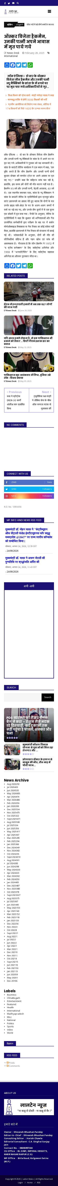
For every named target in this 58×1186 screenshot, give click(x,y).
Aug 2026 (13, 784)
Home (30, 1182)
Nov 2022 (12, 926)
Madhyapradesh (15, 1013)
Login (20, 1182)
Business (11, 994)
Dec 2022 (12, 923)
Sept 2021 (12, 961)
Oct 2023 (13, 891)
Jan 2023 (13, 920)
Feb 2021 (12, 968)
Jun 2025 (13, 828)
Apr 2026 (13, 796)
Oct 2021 (12, 958)
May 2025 (13, 831)
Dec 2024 (13, 847)
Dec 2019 (12, 980)
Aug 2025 (13, 822)
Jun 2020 (12, 974)
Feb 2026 (13, 803)
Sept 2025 (13, 818)
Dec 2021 (12, 952)
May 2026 (13, 793)
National (11, 1020)
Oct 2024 (13, 853)
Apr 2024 (13, 872)
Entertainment (14, 1001)
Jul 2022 (11, 939)
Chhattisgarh (13, 997)
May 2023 (13, 907)
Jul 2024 (12, 863)
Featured (11, 1004)
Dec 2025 (13, 809)
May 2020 (12, 977)
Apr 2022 (12, 945)
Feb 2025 (13, 841)
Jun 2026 (13, 790)
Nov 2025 (13, 812)
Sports (10, 1026)
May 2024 (13, 869)
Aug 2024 (13, 860)
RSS (38, 1182)
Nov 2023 (13, 888)
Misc (9, 1017)
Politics (10, 1023)
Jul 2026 (12, 787)
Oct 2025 (13, 815)
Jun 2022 (12, 942)
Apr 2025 (13, 834)
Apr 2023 (13, 911)
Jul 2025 (12, 825)
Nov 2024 (13, 850)
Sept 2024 (13, 856)
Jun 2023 (13, 904)
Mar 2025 (13, 837)
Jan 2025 (13, 844)
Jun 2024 (13, 866)
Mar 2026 (13, 799)
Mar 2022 (12, 949)
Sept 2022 (12, 933)
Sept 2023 (13, 895)
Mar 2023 (13, 914)
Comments (14, 1065)
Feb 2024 (13, 879)
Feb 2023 (13, 917)
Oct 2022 (12, 930)
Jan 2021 (12, 971)
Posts (12, 1062)
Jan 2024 (13, 882)
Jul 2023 (12, 901)
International (11, 55)
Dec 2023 (13, 885)
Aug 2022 (12, 936)
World (10, 1032)
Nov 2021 (12, 955)
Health (10, 1007)
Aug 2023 (13, 898)
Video (10, 1029)
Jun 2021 (12, 964)
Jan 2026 (13, 806)
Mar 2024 (13, 876)
